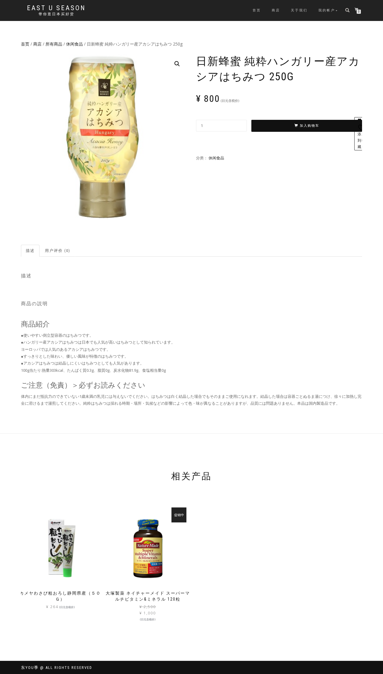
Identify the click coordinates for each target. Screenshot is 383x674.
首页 (257, 10)
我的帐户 (326, 10)
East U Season (56, 8)
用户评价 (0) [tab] (57, 250)
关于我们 (299, 10)
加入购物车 (309, 126)
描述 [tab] (30, 250)
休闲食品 (74, 44)
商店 (276, 10)
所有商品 (53, 44)
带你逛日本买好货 (57, 14)
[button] (177, 63)
